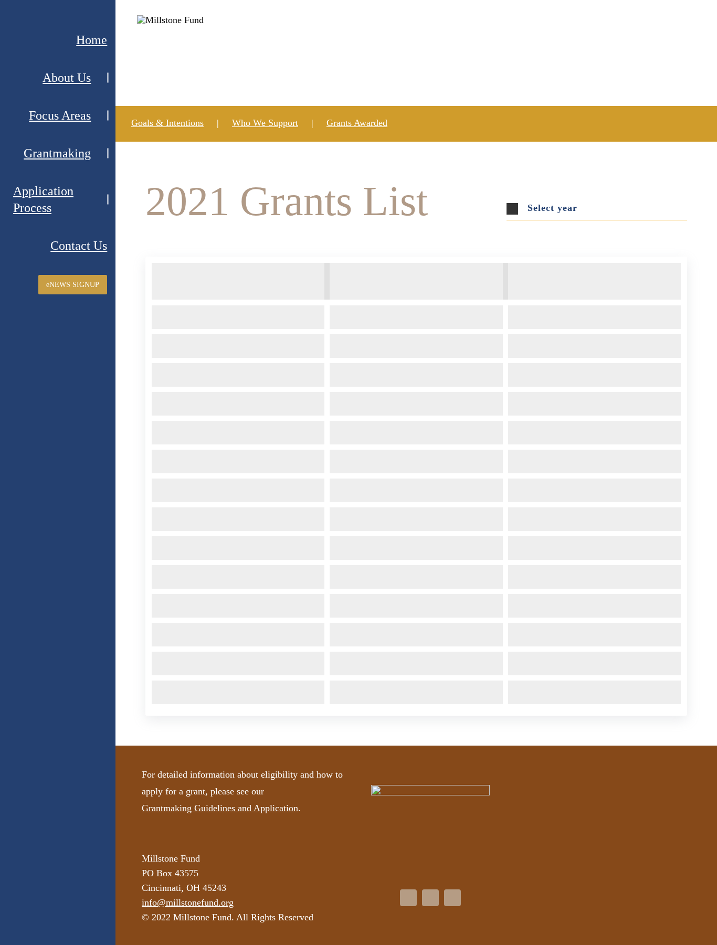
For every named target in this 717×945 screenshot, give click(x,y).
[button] (597, 208)
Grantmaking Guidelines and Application (220, 808)
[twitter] (430, 897)
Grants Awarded (356, 123)
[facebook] (408, 897)
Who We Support (265, 123)
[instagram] (452, 897)
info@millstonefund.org (188, 902)
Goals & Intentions (167, 123)
